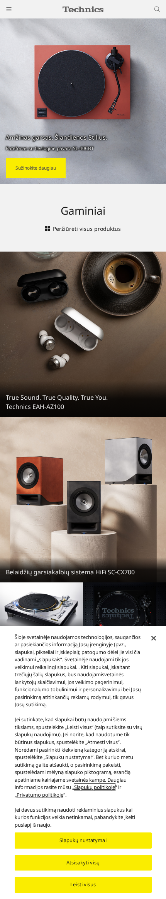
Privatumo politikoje (40, 794)
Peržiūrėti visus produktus (87, 228)
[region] (83, 762)
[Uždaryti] (153, 638)
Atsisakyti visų (83, 862)
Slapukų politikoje (94, 787)
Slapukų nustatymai (82, 840)
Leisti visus (83, 884)
